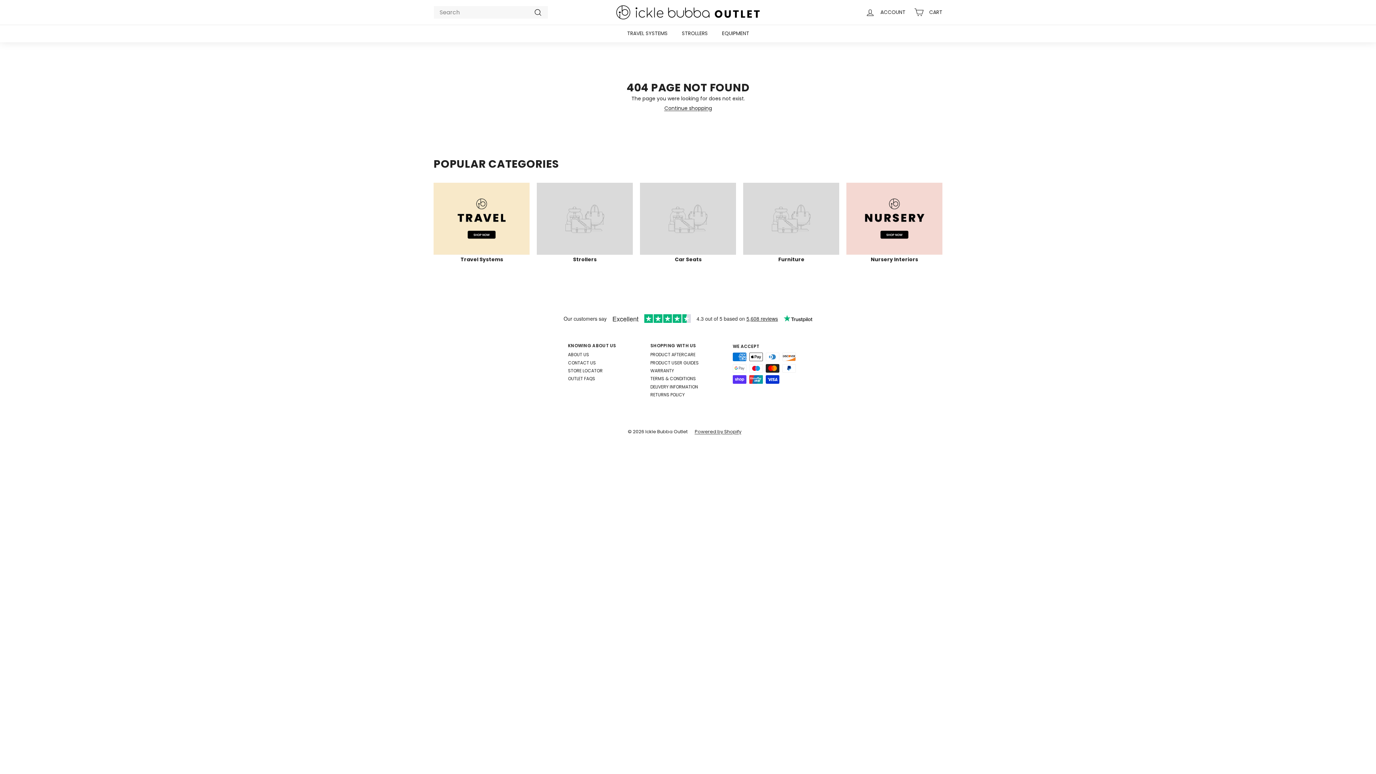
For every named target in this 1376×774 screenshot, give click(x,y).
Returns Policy (667, 395)
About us (578, 355)
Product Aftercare (673, 355)
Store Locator (585, 371)
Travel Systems (647, 33)
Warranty (662, 371)
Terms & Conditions (673, 379)
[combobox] (491, 12)
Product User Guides (674, 363)
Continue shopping (688, 108)
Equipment (735, 33)
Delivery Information (674, 387)
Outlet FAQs (581, 379)
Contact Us (582, 363)
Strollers (695, 33)
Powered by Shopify (718, 431)
